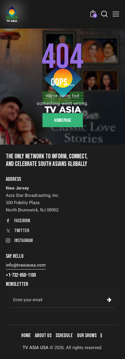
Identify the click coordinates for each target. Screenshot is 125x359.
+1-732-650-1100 (21, 275)
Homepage (62, 120)
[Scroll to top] (115, 349)
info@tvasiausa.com (26, 265)
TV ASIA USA (36, 347)
